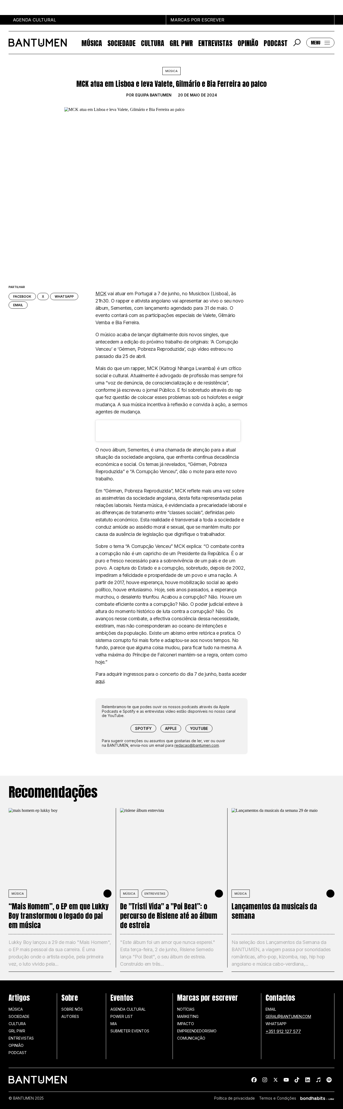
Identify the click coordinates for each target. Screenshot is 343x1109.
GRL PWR (181, 42)
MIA (113, 1023)
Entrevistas (215, 42)
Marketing (188, 1016)
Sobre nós (72, 1009)
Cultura (152, 42)
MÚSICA (18, 893)
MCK (100, 293)
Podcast (276, 42)
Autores (70, 1016)
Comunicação (191, 1038)
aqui (99, 681)
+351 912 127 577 (283, 1031)
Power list (121, 1016)
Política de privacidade (234, 1098)
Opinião (248, 42)
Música (91, 42)
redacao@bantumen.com (196, 745)
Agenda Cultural (128, 1009)
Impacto (185, 1023)
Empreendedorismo (197, 1031)
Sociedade (121, 42)
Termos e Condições (277, 1098)
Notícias (186, 1009)
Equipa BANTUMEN (153, 95)
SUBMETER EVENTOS (129, 1031)
